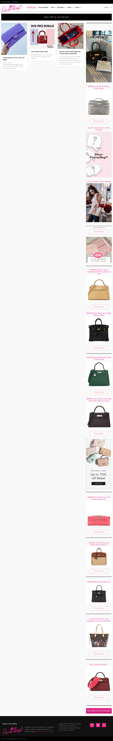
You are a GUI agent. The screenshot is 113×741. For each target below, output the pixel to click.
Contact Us (15, 2)
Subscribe (85, 738)
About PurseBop (5, 2)
